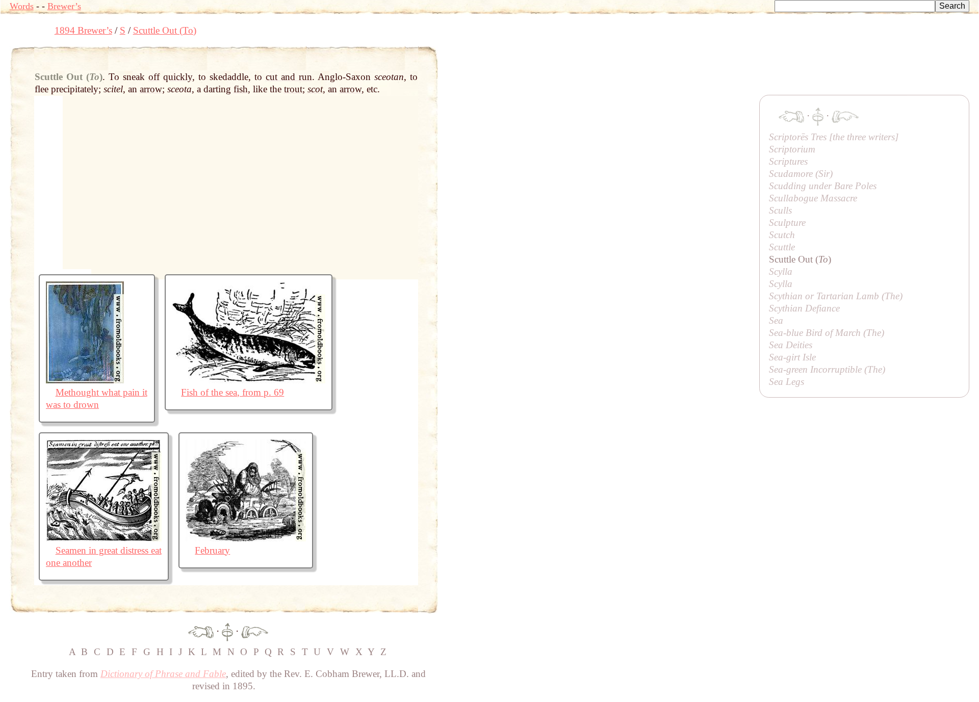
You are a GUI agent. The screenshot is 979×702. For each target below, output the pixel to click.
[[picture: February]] (246, 538)
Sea (776, 320)
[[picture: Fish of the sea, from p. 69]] (248, 380)
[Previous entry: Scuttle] (201, 631)
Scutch (782, 234)
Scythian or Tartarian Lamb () (836, 296)
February (212, 550)
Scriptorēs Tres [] (833, 137)
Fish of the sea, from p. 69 (232, 392)
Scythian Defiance (804, 308)
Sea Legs (786, 381)
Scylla (780, 271)
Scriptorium (792, 149)
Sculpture (787, 222)
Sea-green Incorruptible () (827, 369)
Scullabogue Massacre (813, 198)
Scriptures (788, 161)
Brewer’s (64, 6)
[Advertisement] (623, 69)
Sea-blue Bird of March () (826, 332)
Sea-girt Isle (792, 357)
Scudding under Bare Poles (823, 185)
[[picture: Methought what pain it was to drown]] (85, 380)
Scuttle (782, 247)
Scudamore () (801, 173)
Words (22, 6)
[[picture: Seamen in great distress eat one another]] (104, 538)
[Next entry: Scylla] (254, 631)
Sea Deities (790, 345)
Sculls (780, 210)
